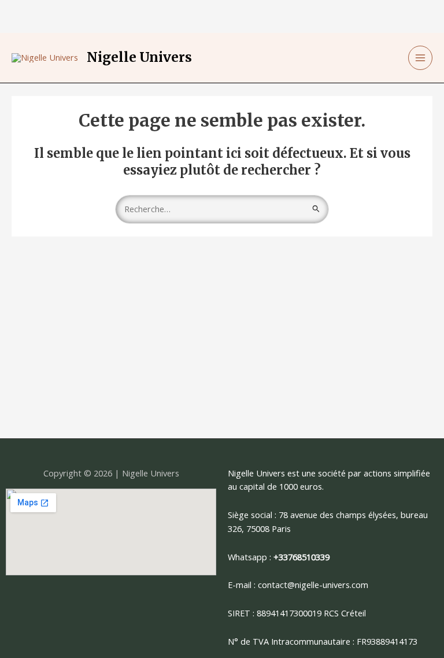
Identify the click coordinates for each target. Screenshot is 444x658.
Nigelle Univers (139, 57)
